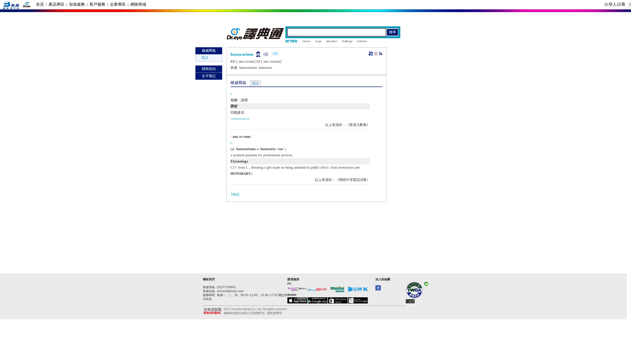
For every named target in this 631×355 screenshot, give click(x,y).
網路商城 (138, 4)
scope (318, 41)
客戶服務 (97, 4)
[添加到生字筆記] (370, 54)
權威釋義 (209, 51)
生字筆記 (209, 76)
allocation (331, 41)
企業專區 (118, 4)
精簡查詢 (209, 69)
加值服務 (77, 4)
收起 (236, 194)
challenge (347, 41)
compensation (239, 119)
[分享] (380, 54)
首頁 (40, 4)
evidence (362, 41)
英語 (204, 58)
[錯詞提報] (376, 54)
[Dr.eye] (255, 39)
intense (306, 41)
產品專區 (56, 4)
